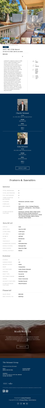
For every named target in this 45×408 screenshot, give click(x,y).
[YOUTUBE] (24, 403)
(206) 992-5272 (22, 154)
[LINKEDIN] (27, 403)
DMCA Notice (32, 400)
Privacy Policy (23, 400)
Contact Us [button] (22, 346)
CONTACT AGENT (22, 168)
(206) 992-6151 (22, 121)
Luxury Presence (26, 398)
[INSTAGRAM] (21, 403)
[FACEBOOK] (18, 403)
